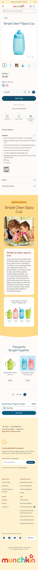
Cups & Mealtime (16, 426)
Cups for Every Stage (8, 429)
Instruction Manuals (25, 486)
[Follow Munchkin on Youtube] (15, 538)
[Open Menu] (3, 6)
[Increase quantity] (33, 92)
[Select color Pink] (7, 85)
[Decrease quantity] (24, 92)
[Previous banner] (4, 2)
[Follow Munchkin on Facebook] (4, 538)
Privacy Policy (23, 467)
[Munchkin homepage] (19, 6)
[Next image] (32, 56)
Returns (4, 503)
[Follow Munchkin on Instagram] (9, 538)
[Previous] (13, 394)
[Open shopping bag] (31, 6)
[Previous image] (28, 56)
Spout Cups (19, 429)
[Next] (24, 394)
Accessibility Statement (27, 520)
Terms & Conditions (25, 503)
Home (6, 426)
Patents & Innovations (26, 482)
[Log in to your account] (34, 6)
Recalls (22, 492)
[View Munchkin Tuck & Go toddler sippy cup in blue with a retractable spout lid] (29, 65)
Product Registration (26, 489)
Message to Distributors (27, 523)
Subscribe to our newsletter (10, 458)
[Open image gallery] (19, 43)
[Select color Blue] (3, 85)
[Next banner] (34, 2)
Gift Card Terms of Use (26, 516)
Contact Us (5, 507)
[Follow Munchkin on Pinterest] (20, 538)
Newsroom (5, 486)
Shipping (4, 500)
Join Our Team (6, 482)
